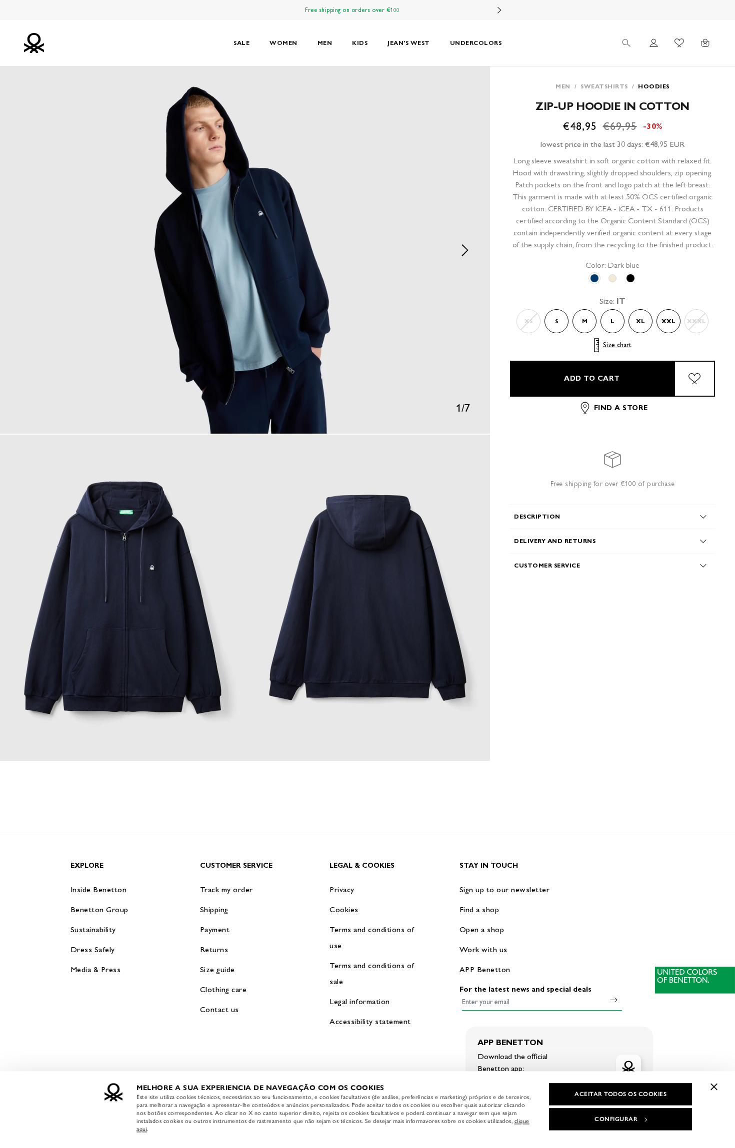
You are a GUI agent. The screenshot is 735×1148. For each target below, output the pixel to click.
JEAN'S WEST (409, 42)
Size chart (617, 345)
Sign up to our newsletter (505, 889)
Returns (214, 949)
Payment (215, 929)
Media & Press (95, 969)
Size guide (217, 969)
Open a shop (482, 929)
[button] (245, 250)
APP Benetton (485, 969)
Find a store (621, 408)
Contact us (219, 1009)
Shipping (214, 909)
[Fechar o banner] (714, 1086)
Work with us (484, 949)
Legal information (360, 1001)
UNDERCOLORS (476, 42)
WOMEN (284, 42)
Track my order (226, 889)
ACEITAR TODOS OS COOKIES (620, 1094)
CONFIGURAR (616, 1119)
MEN (325, 42)
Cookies (344, 909)
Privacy (342, 889)
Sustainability (93, 929)
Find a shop (480, 909)
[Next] (500, 10)
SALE (242, 42)
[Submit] (614, 1000)
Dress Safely (92, 949)
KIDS (360, 42)
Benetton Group (99, 909)
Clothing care (223, 989)
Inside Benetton (98, 889)
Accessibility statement (370, 1021)
